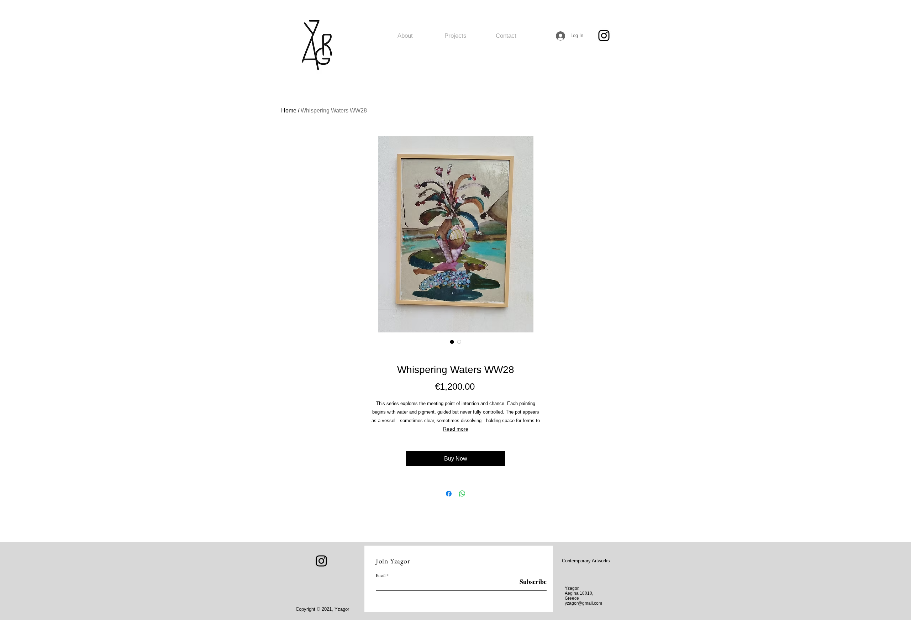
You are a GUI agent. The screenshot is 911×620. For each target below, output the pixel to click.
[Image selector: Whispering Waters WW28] (452, 341)
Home (288, 110)
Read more (455, 429)
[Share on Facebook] (448, 493)
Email (380, 575)
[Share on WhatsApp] (462, 493)
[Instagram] (603, 35)
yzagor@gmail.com (583, 603)
